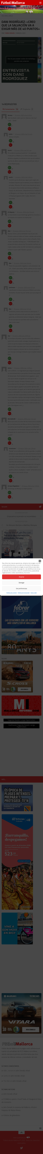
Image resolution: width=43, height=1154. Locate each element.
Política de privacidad (24, 593)
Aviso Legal (34, 593)
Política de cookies (11, 593)
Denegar (21, 582)
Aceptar (21, 577)
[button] (40, 561)
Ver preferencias (21, 588)
